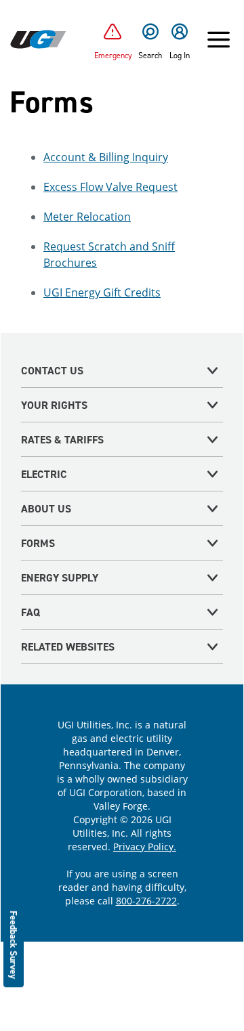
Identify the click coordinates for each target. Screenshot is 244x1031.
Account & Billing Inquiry (105, 157)
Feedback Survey (13, 945)
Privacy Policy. (144, 846)
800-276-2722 (146, 900)
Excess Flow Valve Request (110, 186)
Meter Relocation (87, 216)
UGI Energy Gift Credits (102, 292)
